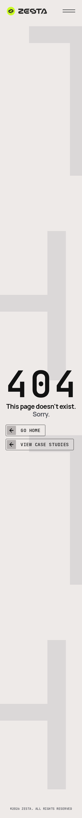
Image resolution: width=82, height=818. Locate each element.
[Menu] (69, 11)
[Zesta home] (27, 11)
